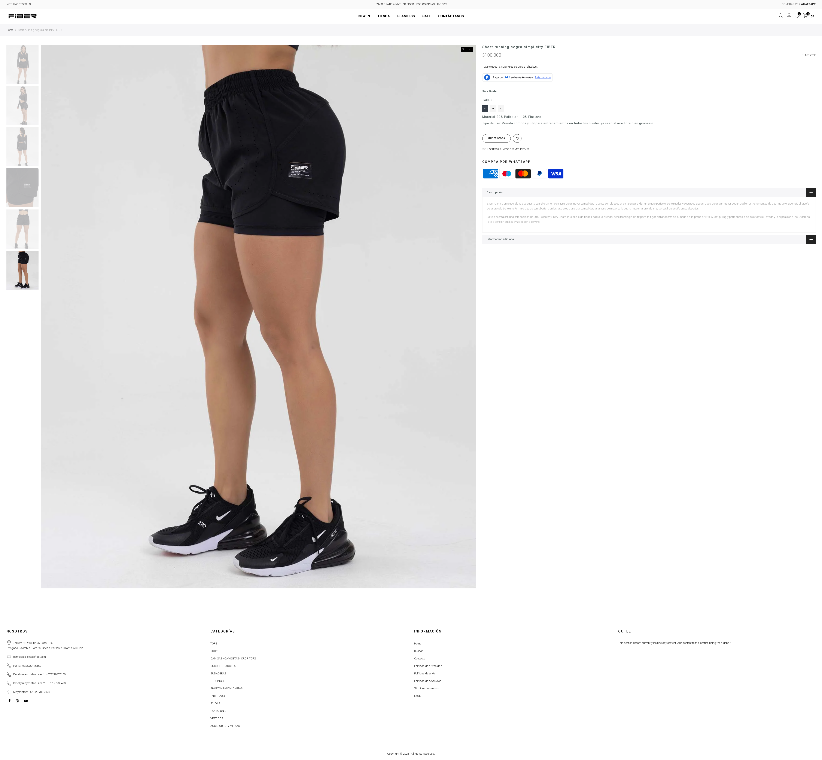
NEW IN (364, 16)
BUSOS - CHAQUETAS (223, 666)
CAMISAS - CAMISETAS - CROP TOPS (233, 658)
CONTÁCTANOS (451, 16)
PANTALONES (218, 710)
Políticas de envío (424, 673)
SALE (426, 16)
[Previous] (48, 316)
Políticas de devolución (427, 681)
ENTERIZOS (217, 696)
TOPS (213, 643)
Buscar (418, 651)
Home (9, 29)
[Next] (468, 316)
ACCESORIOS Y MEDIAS (225, 725)
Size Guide (489, 91)
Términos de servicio (426, 688)
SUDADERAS (218, 673)
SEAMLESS (406, 16)
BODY (213, 651)
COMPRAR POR (799, 4)
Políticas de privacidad (428, 666)
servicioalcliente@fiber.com (29, 656)
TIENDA (383, 16)
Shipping (504, 66)
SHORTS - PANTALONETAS (226, 688)
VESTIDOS (216, 718)
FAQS (417, 696)
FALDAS (215, 703)
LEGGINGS (216, 681)
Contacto (419, 658)
